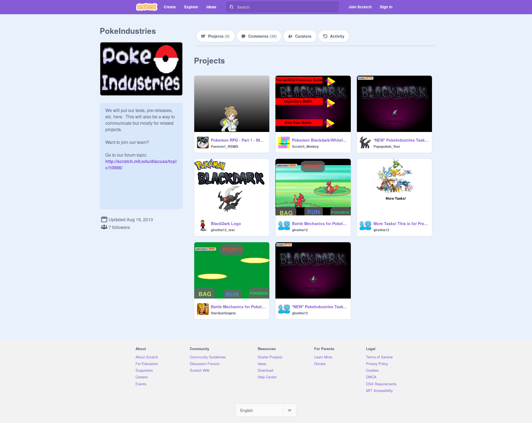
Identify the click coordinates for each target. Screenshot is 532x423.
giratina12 (300, 229)
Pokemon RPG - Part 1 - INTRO (238, 140)
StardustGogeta (223, 312)
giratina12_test (223, 229)
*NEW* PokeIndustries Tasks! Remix (401, 140)
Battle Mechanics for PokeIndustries (238, 306)
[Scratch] (146, 7)
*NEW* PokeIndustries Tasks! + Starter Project (319, 306)
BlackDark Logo (226, 223)
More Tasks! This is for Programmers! (401, 223)
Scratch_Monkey (305, 146)
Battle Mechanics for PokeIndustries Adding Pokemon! (319, 223)
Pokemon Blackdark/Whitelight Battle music (319, 140)
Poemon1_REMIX (224, 146)
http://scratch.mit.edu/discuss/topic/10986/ (141, 161)
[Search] (231, 6)
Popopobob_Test (387, 146)
